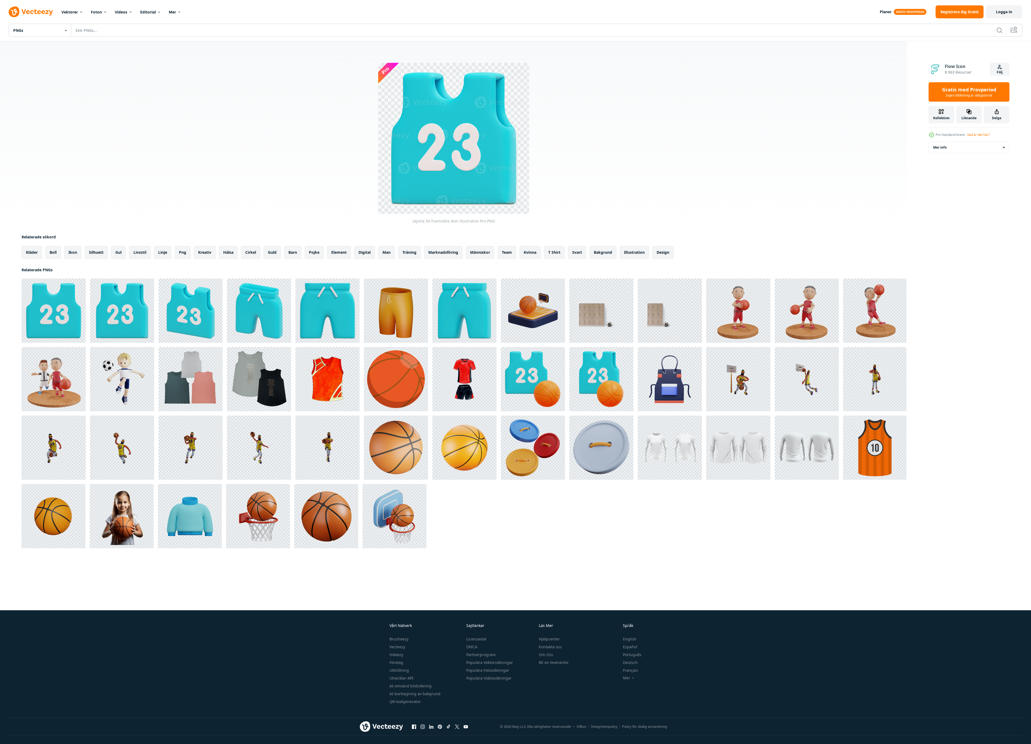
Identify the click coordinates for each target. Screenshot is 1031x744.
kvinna (530, 252)
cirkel (250, 252)
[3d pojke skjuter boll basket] (874, 311)
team (507, 252)
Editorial (148, 12)
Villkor (582, 726)
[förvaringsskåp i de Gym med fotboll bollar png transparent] (601, 311)
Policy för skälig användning (644, 726)
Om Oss (546, 654)
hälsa (228, 252)
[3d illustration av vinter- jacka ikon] (190, 516)
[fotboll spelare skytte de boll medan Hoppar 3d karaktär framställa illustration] (122, 379)
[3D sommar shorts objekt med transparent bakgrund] (396, 311)
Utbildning (399, 670)
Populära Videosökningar (489, 678)
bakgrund (603, 252)
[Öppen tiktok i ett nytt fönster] (448, 726)
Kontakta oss (550, 646)
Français (630, 670)
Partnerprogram (481, 654)
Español (630, 646)
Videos (121, 12)
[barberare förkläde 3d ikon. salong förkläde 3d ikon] (670, 379)
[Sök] (999, 30)
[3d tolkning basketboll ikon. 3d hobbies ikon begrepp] (464, 448)
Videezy (396, 654)
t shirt (554, 252)
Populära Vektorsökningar (489, 662)
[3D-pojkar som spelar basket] (54, 379)
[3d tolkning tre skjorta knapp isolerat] (533, 448)
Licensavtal (476, 639)
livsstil (139, 252)
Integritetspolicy (604, 726)
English (629, 639)
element (339, 252)
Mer (172, 12)
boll (53, 252)
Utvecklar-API (401, 678)
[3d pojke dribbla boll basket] (807, 311)
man (386, 252)
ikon (72, 252)
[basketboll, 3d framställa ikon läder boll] (53, 516)
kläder (32, 252)
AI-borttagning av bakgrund (414, 693)
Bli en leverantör (554, 662)
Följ (1000, 72)
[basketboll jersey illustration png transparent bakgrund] (874, 448)
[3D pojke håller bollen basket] (738, 311)
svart (577, 252)
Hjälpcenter (549, 639)
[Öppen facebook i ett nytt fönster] (414, 726)
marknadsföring (443, 252)
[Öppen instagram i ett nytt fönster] (422, 726)
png (182, 252)
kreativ (204, 252)
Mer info (940, 147)
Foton (96, 12)
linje (162, 252)
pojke (314, 252)
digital (364, 252)
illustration (634, 252)
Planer (886, 11)
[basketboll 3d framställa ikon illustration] (533, 379)
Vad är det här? (978, 134)
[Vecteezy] (31, 11)
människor (480, 252)
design (663, 252)
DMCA (471, 646)
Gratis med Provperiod (969, 92)
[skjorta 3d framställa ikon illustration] (54, 311)
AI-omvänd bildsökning (410, 685)
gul (118, 252)
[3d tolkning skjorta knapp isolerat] (601, 448)
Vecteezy (397, 646)
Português (632, 654)
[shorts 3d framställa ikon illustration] (259, 311)
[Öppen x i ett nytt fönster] (457, 726)
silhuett (96, 252)
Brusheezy (398, 639)
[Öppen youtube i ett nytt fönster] (466, 726)
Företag (396, 662)
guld (272, 252)
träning (409, 252)
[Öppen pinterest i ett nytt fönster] (440, 726)
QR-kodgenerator (405, 701)
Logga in (1004, 11)
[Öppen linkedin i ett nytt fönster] (431, 726)
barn (292, 252)
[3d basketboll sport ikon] (533, 311)
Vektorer (69, 12)
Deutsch (630, 662)
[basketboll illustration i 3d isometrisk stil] (396, 379)
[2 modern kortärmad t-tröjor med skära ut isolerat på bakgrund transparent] (259, 379)
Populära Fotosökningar (487, 670)
